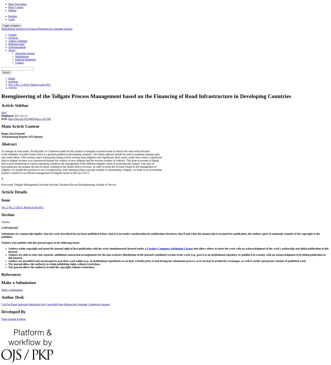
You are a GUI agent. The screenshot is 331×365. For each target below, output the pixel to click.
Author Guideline (17, 40)
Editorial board (16, 44)
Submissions (22, 56)
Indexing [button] (23, 304)
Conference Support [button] (99, 304)
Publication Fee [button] (36, 304)
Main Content (15, 7)
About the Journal (25, 53)
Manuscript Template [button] (75, 304)
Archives (13, 37)
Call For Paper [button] (9, 304)
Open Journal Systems (13, 319)
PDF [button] (4, 112)
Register (12, 16)
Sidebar (12, 10)
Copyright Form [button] (54, 304)
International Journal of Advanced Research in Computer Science (36, 28)
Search (6, 72)
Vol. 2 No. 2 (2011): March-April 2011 (29, 84)
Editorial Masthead (25, 59)
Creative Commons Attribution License (170, 248)
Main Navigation (17, 4)
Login (11, 19)
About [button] (11, 50)
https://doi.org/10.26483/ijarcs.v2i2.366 (29, 119)
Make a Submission (12, 289)
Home (11, 78)
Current (12, 34)
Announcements (17, 47)
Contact (19, 62)
